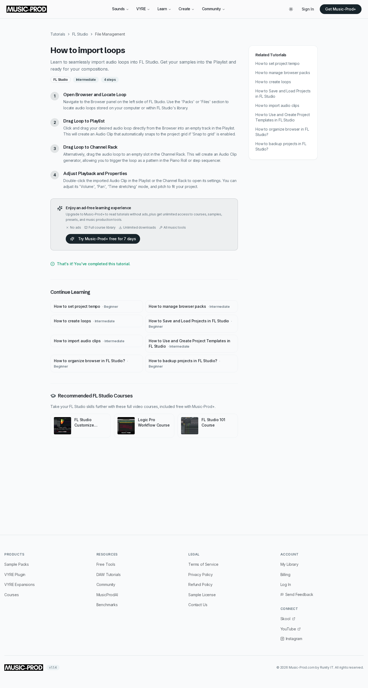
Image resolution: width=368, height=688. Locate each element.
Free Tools (105, 564)
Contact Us (197, 604)
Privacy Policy (200, 574)
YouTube (288, 629)
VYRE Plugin (14, 574)
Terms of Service (203, 564)
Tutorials (57, 34)
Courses (11, 594)
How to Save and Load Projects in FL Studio (190, 324)
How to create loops (84, 321)
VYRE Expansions (19, 584)
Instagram (294, 638)
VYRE (141, 9)
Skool (285, 618)
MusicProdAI (107, 594)
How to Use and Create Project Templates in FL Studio (189, 343)
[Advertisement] (184, 488)
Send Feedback (299, 594)
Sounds (118, 9)
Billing (285, 574)
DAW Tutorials (108, 574)
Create (184, 9)
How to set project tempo (86, 306)
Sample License (202, 594)
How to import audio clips (89, 340)
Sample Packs (16, 564)
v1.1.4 (53, 667)
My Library (289, 564)
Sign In (308, 9)
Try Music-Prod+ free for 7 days (107, 238)
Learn (162, 9)
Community (211, 9)
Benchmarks (107, 604)
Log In (285, 584)
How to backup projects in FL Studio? (184, 363)
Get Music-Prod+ (340, 9)
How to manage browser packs (189, 306)
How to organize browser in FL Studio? (91, 363)
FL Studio (80, 34)
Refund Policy (200, 584)
